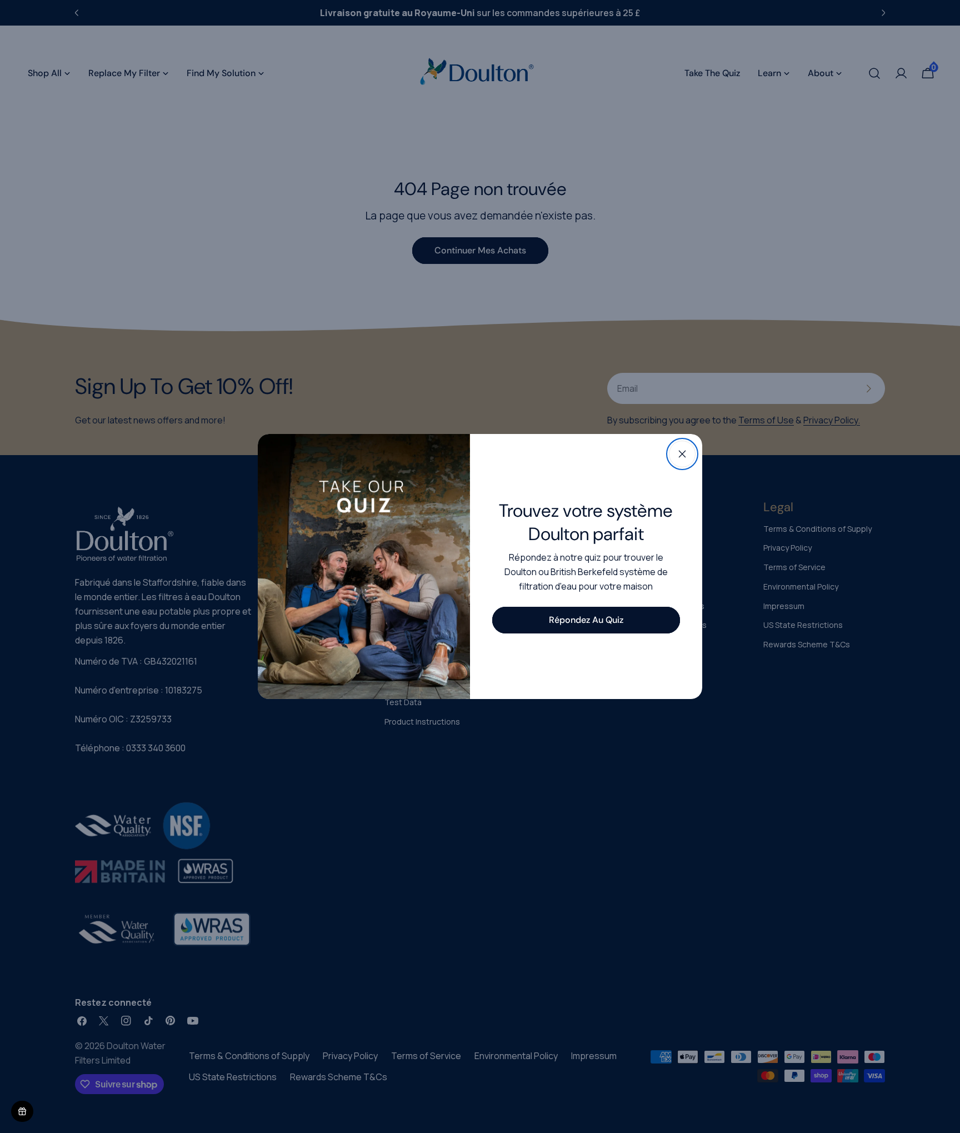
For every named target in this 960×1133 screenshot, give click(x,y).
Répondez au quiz (586, 620)
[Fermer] (682, 454)
